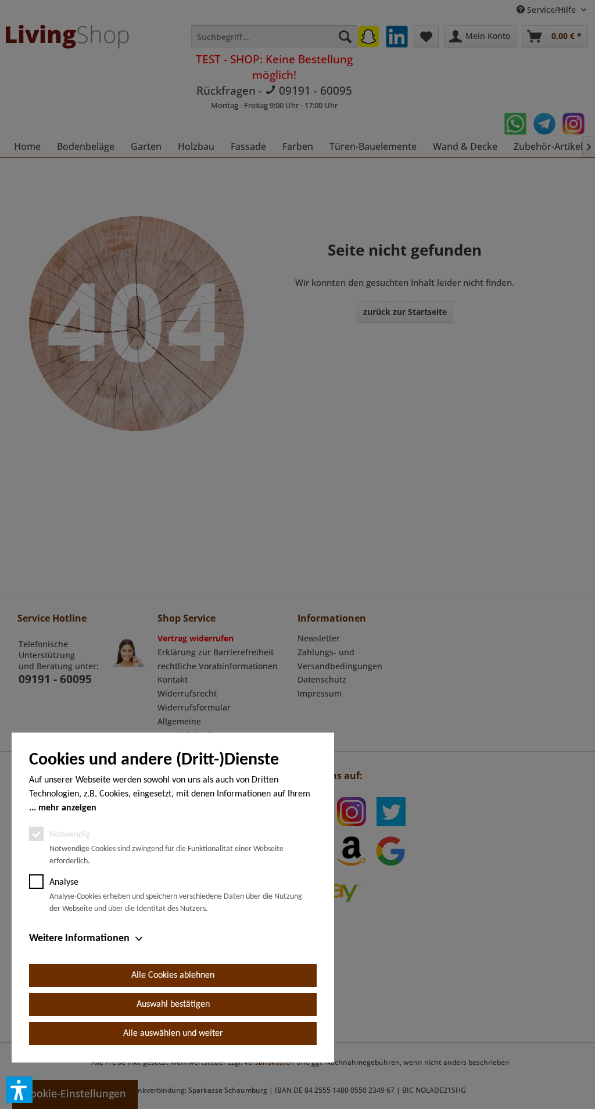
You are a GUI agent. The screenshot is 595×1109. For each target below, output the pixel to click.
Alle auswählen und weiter (173, 1033)
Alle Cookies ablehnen (172, 975)
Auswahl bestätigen (173, 1004)
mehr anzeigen (67, 808)
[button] (19, 1089)
